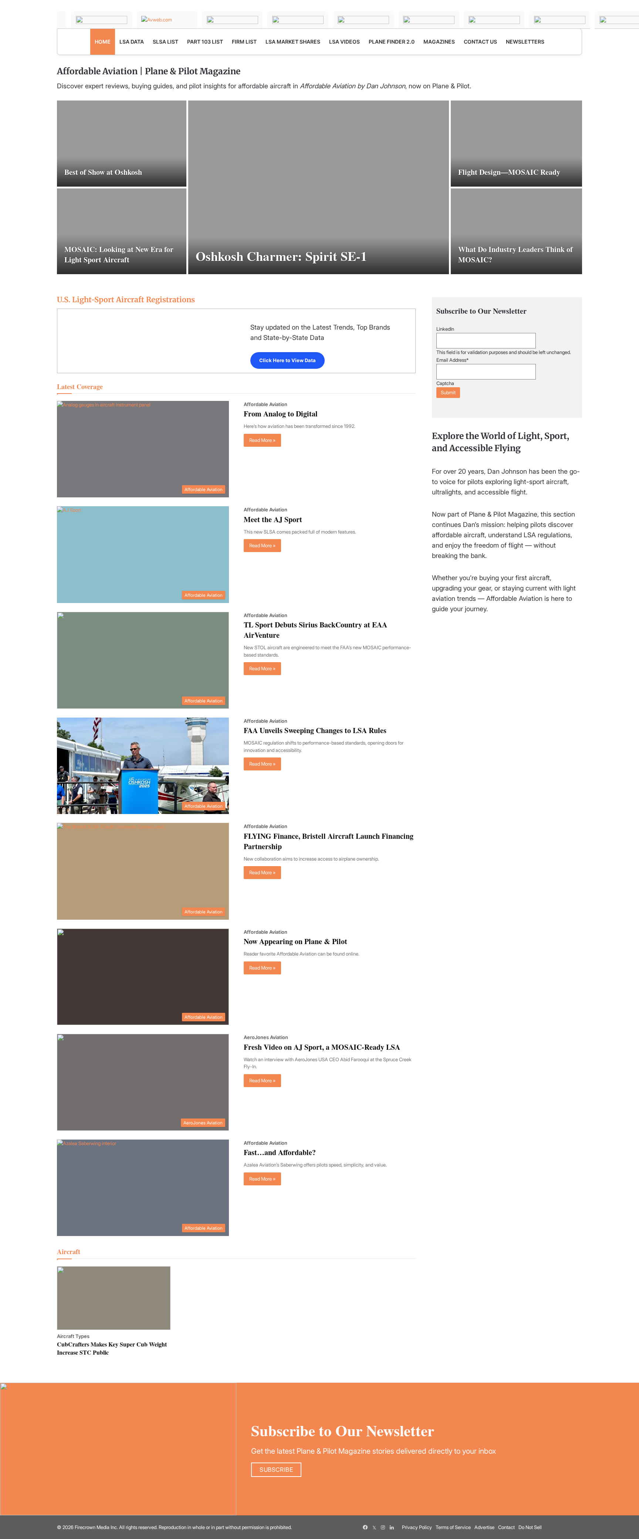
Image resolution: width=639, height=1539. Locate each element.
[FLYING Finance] (494, 20)
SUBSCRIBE (276, 1469)
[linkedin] (392, 1527)
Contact (506, 1527)
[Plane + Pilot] (62, 20)
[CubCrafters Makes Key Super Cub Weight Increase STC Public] (113, 1298)
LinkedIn (445, 329)
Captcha (445, 383)
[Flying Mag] (101, 20)
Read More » (262, 440)
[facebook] (365, 1527)
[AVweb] (166, 20)
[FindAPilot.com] (559, 20)
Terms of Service (453, 1527)
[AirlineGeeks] (232, 20)
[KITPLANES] (363, 20)
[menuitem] (102, 42)
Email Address (452, 360)
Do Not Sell (530, 1527)
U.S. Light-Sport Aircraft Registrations (126, 299)
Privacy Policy (417, 1527)
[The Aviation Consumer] (428, 20)
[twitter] (374, 1527)
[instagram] (383, 1527)
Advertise (484, 1527)
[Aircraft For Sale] (297, 20)
